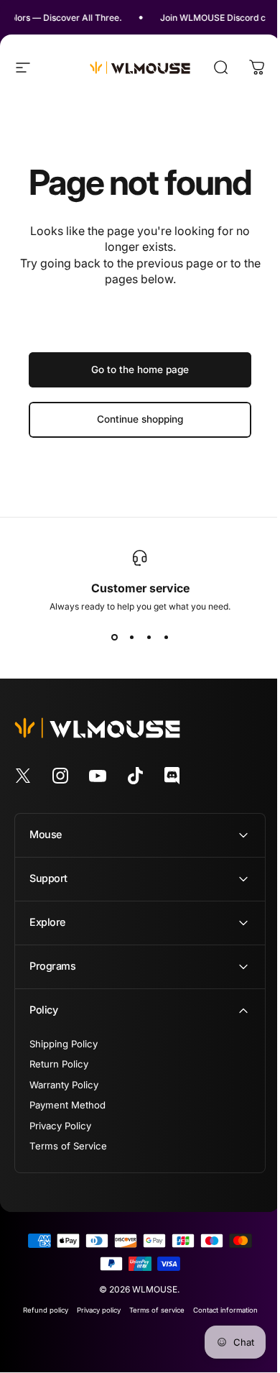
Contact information (219, 1310)
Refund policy (39, 1310)
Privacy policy (93, 1310)
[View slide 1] (114, 637)
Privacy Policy (60, 1125)
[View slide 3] (148, 637)
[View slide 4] (165, 637)
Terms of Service (68, 1146)
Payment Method (67, 1105)
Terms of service (151, 1310)
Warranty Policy (63, 1084)
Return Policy (58, 1064)
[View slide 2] (131, 637)
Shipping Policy (63, 1044)
